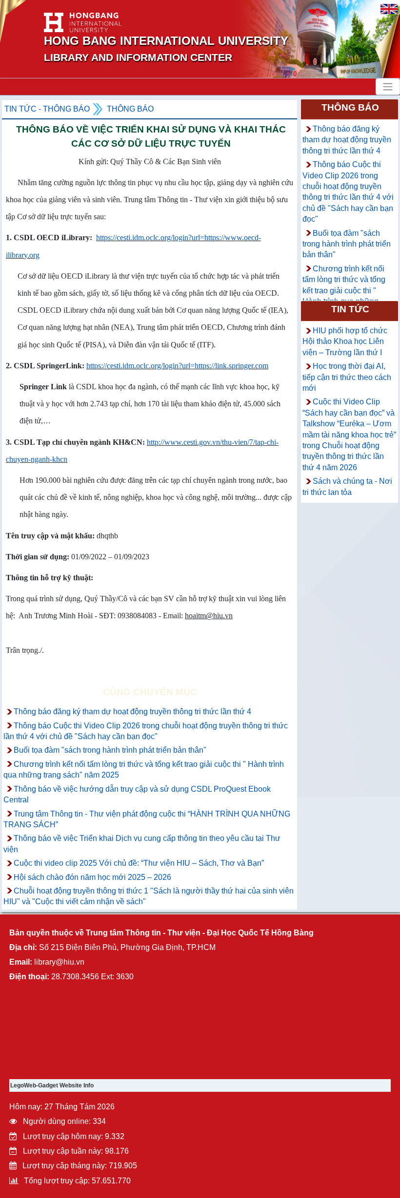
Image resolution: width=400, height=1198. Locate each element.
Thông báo (130, 109)
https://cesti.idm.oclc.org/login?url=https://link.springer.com (177, 365)
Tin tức (350, 309)
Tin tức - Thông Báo (47, 109)
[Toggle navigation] (388, 86)
